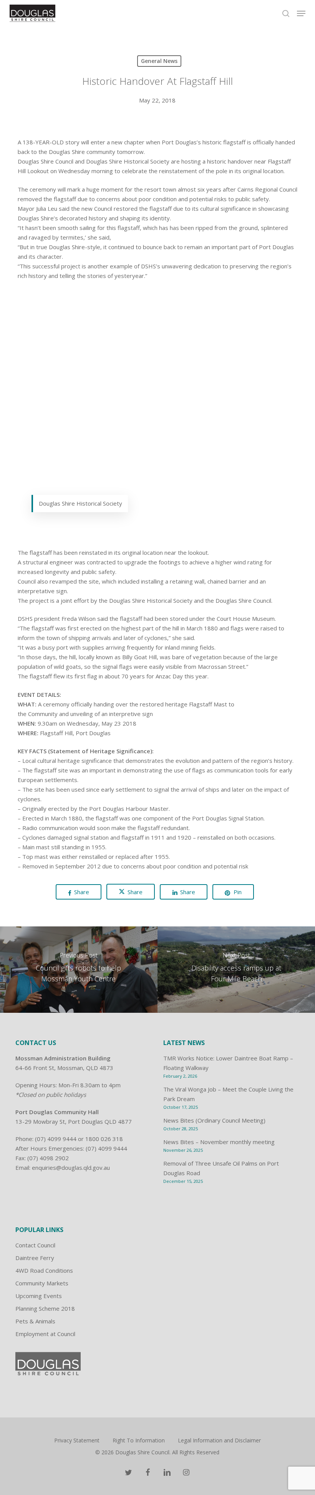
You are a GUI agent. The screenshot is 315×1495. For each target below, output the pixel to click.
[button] (301, 13)
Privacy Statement (76, 1440)
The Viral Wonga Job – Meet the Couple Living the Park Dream (228, 1094)
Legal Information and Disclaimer (219, 1440)
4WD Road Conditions (44, 1270)
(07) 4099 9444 (55, 1139)
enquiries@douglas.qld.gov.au (71, 1167)
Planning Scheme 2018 (45, 1308)
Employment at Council (45, 1334)
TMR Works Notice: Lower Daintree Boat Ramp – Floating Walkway (228, 1063)
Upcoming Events (38, 1296)
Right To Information (139, 1440)
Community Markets (41, 1283)
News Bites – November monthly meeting (219, 1142)
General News (159, 60)
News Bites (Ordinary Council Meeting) (214, 1120)
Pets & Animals (35, 1321)
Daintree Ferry (34, 1258)
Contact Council (35, 1245)
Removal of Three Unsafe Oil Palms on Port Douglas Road (221, 1168)
